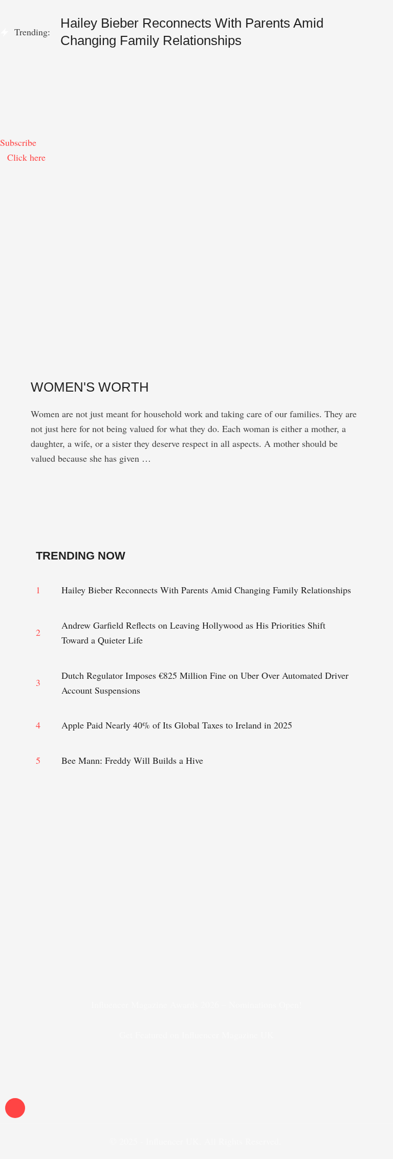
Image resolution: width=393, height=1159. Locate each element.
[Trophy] (240, 949)
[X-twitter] (196, 949)
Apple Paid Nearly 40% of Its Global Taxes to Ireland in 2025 (176, 725)
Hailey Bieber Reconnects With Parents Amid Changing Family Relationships (206, 590)
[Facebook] (153, 949)
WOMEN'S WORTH (90, 387)
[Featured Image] (38, 363)
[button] (196, 68)
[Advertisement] (196, 241)
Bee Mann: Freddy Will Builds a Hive (132, 760)
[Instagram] (109, 949)
